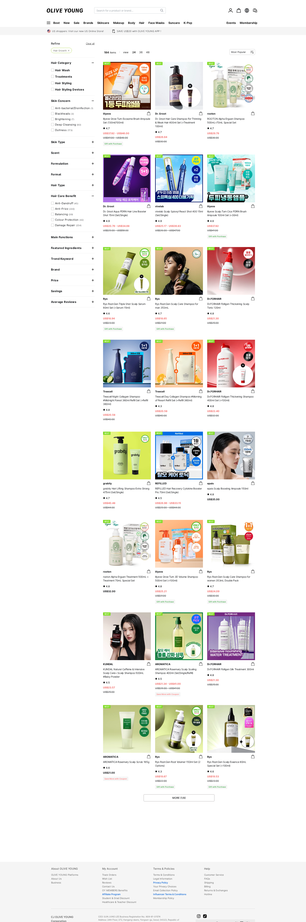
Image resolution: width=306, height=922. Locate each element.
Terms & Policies (163, 868)
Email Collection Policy (165, 890)
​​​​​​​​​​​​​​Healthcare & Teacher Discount (119, 902)
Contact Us (108, 886)
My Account (110, 868)
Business (56, 882)
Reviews (106, 882)
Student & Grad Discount (116, 898)
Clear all (90, 43)
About (64, 868)
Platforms (64, 874)
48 (147, 52)
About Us (56, 878)
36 (141, 52)
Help (207, 868)
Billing (207, 886)
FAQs (207, 878)
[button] (198, 916)
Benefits (115, 890)
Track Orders (109, 874)
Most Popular (238, 52)
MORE (179, 797)
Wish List (107, 878)
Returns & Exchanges (216, 890)
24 (134, 52)
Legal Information (162, 878)
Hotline (208, 894)
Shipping (209, 882)
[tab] (76, 870)
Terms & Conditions (164, 874)
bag (149, 113)
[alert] (255, 10)
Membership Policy (163, 898)
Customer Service (214, 874)
